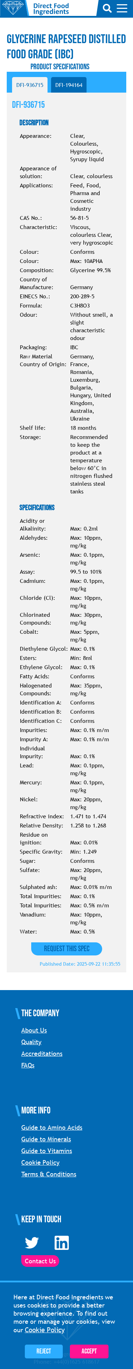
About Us (34, 1030)
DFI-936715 (29, 85)
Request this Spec (66, 949)
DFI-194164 (68, 85)
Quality (31, 1042)
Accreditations (41, 1053)
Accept (89, 1351)
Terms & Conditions (48, 1174)
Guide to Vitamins (46, 1151)
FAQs (27, 1065)
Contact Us (40, 1261)
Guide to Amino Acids (51, 1127)
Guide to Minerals (46, 1139)
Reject (44, 1351)
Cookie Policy (40, 1162)
